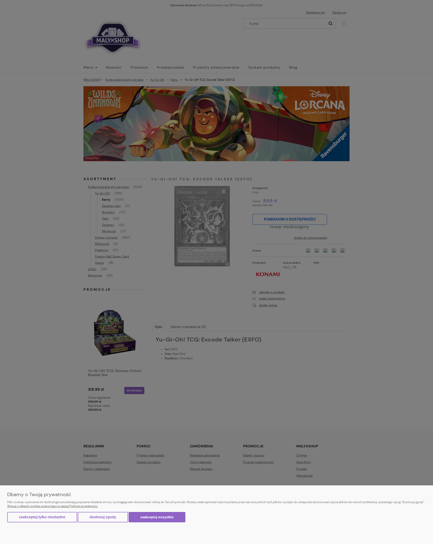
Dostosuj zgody (103, 517)
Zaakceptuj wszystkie (157, 517)
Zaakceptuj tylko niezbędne (42, 517)
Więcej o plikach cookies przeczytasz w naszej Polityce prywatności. (52, 506)
